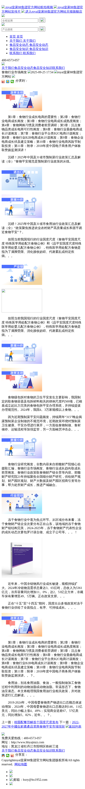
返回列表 (75, 726)
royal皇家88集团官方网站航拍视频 (29, 7)
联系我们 (58, 68)
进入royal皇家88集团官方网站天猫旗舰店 (53, 11)
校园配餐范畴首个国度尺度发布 (36, 722)
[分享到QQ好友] (3, 755)
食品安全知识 (42, 68)
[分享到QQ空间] (7, 81)
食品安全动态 (23, 68)
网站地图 (20, 764)
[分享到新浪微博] (3, 81)
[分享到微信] (12, 81)
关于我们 (8, 68)
